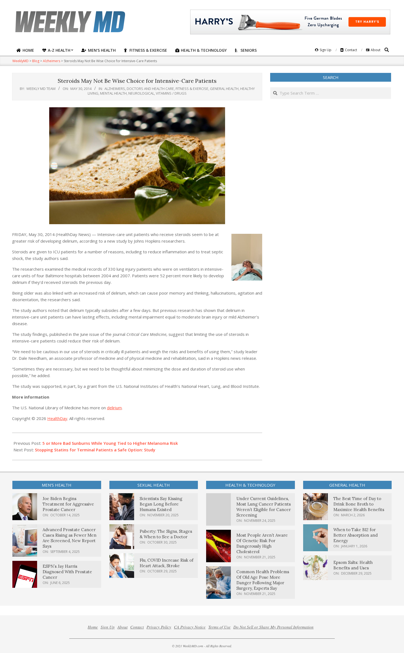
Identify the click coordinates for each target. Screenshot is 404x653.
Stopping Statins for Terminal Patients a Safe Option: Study (95, 449)
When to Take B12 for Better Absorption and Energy (355, 535)
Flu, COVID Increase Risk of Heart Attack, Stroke (166, 563)
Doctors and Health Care (150, 88)
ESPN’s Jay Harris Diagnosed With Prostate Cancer (67, 572)
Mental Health (113, 93)
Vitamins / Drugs (171, 93)
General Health (224, 88)
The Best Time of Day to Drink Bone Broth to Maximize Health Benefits (358, 504)
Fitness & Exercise (192, 88)
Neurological (141, 93)
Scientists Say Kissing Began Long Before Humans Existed (161, 504)
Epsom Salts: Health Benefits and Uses (353, 565)
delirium (114, 407)
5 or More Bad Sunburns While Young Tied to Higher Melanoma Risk (110, 443)
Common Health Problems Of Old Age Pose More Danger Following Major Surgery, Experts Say (262, 580)
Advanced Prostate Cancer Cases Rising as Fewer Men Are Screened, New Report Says (69, 538)
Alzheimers (114, 88)
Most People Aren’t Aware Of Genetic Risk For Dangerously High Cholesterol (262, 543)
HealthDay (57, 418)
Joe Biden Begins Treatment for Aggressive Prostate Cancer (68, 504)
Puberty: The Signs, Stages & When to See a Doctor (166, 534)
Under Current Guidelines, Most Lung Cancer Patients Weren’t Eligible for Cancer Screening (263, 507)
